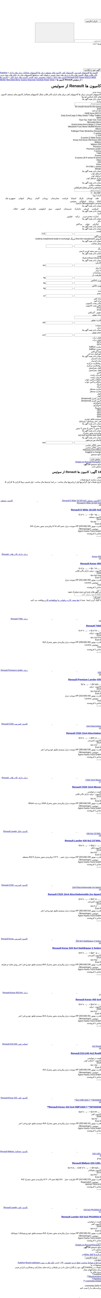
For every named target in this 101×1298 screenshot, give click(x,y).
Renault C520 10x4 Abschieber (83, 733)
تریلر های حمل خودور (59, 75)
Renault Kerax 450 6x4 (88, 999)
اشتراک (97, 597)
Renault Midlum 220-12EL (86, 1163)
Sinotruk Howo (42, 80)
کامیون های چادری (76, 75)
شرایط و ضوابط (94, 1263)
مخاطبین (85, 1254)
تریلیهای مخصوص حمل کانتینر (40, 77)
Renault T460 (93, 625)
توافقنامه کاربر (50, 600)
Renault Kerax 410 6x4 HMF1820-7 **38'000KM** (74, 1107)
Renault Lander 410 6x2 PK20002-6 (81, 1216)
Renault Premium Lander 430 (84, 679)
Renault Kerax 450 (90, 563)
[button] (50, 56)
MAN (94, 77)
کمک (91, 1254)
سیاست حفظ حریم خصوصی (75, 1263)
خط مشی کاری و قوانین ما (69, 600)
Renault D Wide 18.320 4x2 (86, 509)
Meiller (3, 80)
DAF (77, 77)
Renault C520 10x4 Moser (86, 787)
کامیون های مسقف (53, 73)
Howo (81, 77)
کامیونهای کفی (68, 73)
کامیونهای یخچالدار (30, 73)
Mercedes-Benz (13, 80)
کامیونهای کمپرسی (81, 73)
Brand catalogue (32, 1263)
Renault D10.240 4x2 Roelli (86, 1053)
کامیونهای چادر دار (24, 75)
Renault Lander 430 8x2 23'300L (83, 840)
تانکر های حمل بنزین (8, 75)
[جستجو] (54, 32)
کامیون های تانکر (60, 77)
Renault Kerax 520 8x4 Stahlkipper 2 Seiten (76, 948)
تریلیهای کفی (44, 75)
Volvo (52, 80)
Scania (24, 80)
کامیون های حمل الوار (19, 77)
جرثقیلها (35, 75)
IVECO (88, 77)
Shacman (31, 80)
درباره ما (97, 1254)
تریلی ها (41, 73)
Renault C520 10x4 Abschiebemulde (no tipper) (74, 894)
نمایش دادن (95, 459)
